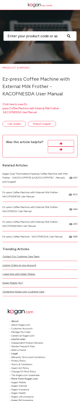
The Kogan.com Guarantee (25, 375)
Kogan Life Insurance (22, 396)
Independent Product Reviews (27, 342)
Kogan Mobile (18, 382)
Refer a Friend (18, 349)
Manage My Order (21, 332)
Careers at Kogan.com (22, 335)
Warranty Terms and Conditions (28, 357)
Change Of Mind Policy (23, 371)
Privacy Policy (18, 360)
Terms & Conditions (21, 364)
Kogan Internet (19, 385)
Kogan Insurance (20, 389)
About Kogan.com (20, 324)
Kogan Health (18, 393)
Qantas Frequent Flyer (23, 346)
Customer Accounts (21, 328)
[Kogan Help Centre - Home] (40, 5)
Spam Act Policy (20, 367)
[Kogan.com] (22, 312)
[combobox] (32, 36)
